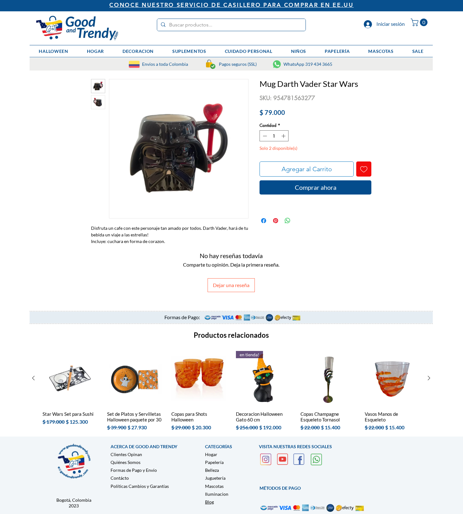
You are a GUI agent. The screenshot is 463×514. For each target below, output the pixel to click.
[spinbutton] (274, 136)
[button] (420, 22)
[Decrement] (264, 136)
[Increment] (284, 136)
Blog (209, 502)
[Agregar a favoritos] (363, 169)
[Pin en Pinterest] (275, 220)
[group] (231, 391)
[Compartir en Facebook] (263, 220)
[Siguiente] (429, 378)
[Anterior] (33, 378)
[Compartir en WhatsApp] (287, 220)
